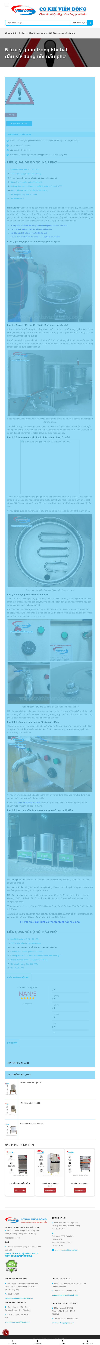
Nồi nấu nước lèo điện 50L (31, 1083)
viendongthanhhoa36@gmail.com (19, 1298)
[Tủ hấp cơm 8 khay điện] (50, 1163)
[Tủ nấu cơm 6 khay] (80, 1163)
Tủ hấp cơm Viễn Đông (20, 1183)
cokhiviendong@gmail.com (63, 1323)
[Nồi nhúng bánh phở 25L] (11, 1109)
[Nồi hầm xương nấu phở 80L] (11, 1129)
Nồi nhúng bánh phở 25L (30, 1103)
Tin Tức (22, 33)
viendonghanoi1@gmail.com (67, 1250)
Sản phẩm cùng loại (19, 1145)
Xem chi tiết (20, 1190)
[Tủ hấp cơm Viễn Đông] (20, 1163)
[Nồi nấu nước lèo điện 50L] (11, 1089)
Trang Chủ (11, 33)
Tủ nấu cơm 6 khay (79, 1183)
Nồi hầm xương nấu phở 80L (32, 1123)
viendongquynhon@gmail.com (17, 1322)
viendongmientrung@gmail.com (65, 1295)
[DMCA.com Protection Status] (11, 1266)
